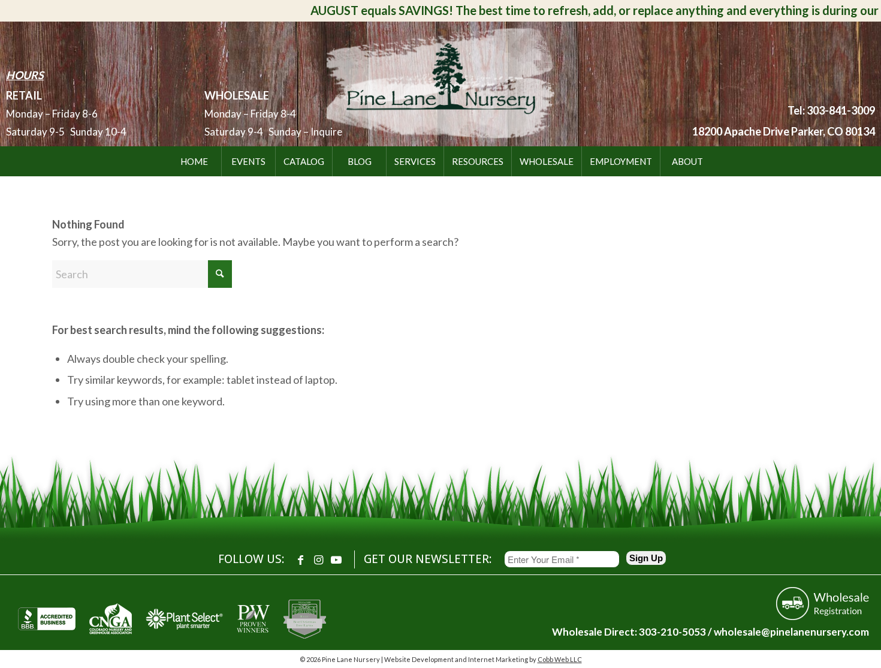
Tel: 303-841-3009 (831, 110)
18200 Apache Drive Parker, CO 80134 (783, 131)
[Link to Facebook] (300, 559)
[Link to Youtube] (336, 559)
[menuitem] (194, 161)
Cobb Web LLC (560, 659)
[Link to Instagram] (318, 559)
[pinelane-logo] (440, 82)
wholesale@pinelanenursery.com (791, 631)
